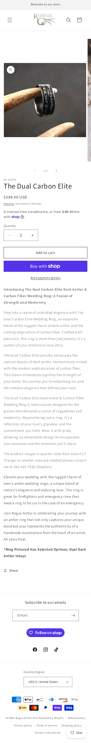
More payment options (45, 278)
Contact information (48, 732)
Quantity (10, 226)
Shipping (9, 203)
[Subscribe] (73, 615)
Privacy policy (23, 725)
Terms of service (46, 725)
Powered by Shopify (51, 718)
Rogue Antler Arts (27, 718)
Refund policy (76, 718)
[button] (9, 20)
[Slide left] (35, 170)
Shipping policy (71, 725)
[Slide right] (56, 170)
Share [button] (13, 570)
